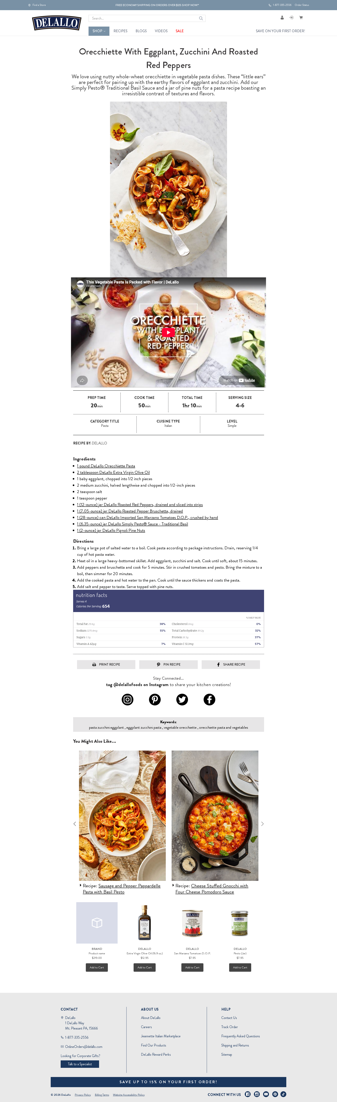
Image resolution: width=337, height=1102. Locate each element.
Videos (161, 31)
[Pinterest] (275, 1094)
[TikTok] (283, 1094)
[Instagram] (257, 1094)
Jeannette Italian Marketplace (161, 1036)
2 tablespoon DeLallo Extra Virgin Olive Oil (113, 472)
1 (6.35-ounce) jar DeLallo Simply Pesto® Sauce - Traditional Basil (132, 524)
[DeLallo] (57, 23)
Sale (180, 31)
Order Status (302, 5)
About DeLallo (151, 1017)
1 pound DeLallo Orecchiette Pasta (106, 466)
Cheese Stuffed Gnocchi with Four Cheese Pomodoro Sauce (211, 888)
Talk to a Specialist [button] (80, 1064)
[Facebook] (248, 1094)
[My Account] (282, 17)
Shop (97, 31)
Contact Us (229, 1017)
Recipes (120, 31)
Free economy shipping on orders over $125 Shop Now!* (157, 5)
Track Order (229, 1027)
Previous (75, 824)
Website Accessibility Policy (129, 1095)
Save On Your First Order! (280, 31)
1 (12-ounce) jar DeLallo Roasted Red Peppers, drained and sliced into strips (140, 504)
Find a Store (39, 5)
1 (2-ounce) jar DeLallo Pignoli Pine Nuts (111, 530)
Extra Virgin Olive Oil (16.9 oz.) (145, 953)
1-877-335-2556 (282, 5)
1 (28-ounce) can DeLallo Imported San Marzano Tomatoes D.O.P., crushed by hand (147, 517)
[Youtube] (266, 1094)
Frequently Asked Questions (240, 1036)
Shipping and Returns (235, 1045)
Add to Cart (97, 967)
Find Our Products (153, 1045)
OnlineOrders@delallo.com (83, 1046)
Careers (146, 1027)
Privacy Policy (83, 1095)
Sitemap (226, 1054)
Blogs (141, 31)
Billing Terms (102, 1095)
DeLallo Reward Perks (156, 1054)
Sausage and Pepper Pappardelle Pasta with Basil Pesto (122, 888)
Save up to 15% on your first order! (169, 1082)
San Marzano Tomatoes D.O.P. (192, 953)
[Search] (201, 18)
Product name (97, 953)
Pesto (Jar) (240, 953)
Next (262, 824)
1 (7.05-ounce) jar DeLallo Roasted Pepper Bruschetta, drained (130, 511)
